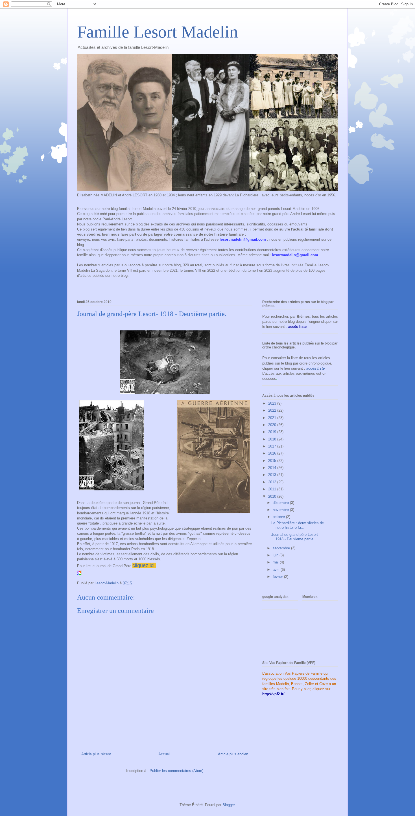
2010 (272, 496)
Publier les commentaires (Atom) (176, 771)
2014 (272, 468)
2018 (272, 439)
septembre (282, 548)
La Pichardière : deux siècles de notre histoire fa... (297, 525)
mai (276, 562)
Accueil (164, 754)
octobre (279, 517)
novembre (281, 510)
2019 (272, 432)
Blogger (228, 805)
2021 (272, 418)
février (278, 576)
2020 (272, 425)
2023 (272, 403)
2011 (272, 489)
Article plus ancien (233, 754)
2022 (272, 410)
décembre (281, 503)
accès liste (315, 368)
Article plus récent (96, 754)
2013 (272, 475)
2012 (272, 482)
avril (277, 569)
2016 (272, 453)
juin (276, 555)
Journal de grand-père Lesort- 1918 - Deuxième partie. (295, 536)
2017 (272, 446)
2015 (272, 461)
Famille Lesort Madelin (157, 32)
